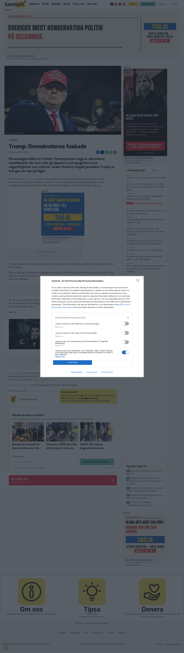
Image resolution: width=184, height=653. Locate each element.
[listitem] (92, 317)
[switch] (125, 323)
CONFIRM (73, 362)
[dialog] (92, 326)
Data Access (92, 372)
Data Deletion (77, 372)
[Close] (138, 281)
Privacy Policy (107, 372)
